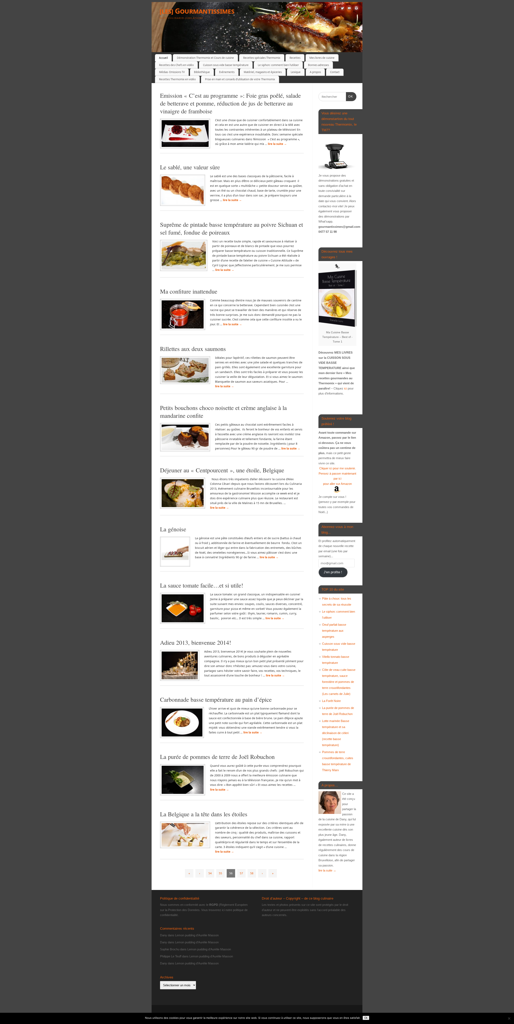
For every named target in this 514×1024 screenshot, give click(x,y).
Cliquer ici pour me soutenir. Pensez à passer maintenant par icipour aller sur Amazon (337, 476)
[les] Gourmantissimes (197, 11)
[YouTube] (349, 8)
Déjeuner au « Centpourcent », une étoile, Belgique (222, 470)
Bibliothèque (202, 72)
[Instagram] (356, 8)
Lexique (296, 72)
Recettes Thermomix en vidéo (177, 79)
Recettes (295, 58)
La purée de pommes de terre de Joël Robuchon (217, 756)
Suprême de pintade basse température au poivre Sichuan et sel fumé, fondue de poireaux (231, 228)
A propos (315, 72)
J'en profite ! (333, 572)
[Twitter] (342, 8)
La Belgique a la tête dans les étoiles (203, 814)
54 (210, 873)
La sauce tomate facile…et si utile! (201, 585)
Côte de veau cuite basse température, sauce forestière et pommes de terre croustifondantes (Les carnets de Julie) (338, 682)
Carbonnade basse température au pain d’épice (216, 699)
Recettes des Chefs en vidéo (176, 65)
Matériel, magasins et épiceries (263, 72)
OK (349, 96)
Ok (366, 1017)
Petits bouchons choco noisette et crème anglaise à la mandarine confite (223, 411)
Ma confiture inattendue (188, 291)
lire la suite (277, 144)
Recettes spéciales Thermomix (261, 58)
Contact (335, 72)
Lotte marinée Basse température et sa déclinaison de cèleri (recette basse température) (335, 733)
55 (220, 873)
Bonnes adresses (318, 65)
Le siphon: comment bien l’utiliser (278, 65)
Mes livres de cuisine (322, 58)
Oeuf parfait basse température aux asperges (334, 630)
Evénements (227, 72)
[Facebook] (335, 8)
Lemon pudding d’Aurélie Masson (197, 935)
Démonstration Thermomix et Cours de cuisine (205, 58)
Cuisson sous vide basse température (226, 65)
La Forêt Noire (331, 701)
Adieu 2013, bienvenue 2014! (195, 642)
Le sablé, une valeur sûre (190, 167)
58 (251, 873)
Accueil (163, 58)
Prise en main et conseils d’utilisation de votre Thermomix (240, 79)
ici (345, 388)
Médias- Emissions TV (172, 72)
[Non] (509, 1018)
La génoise (173, 529)
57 (241, 873)
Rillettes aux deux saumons (193, 349)
